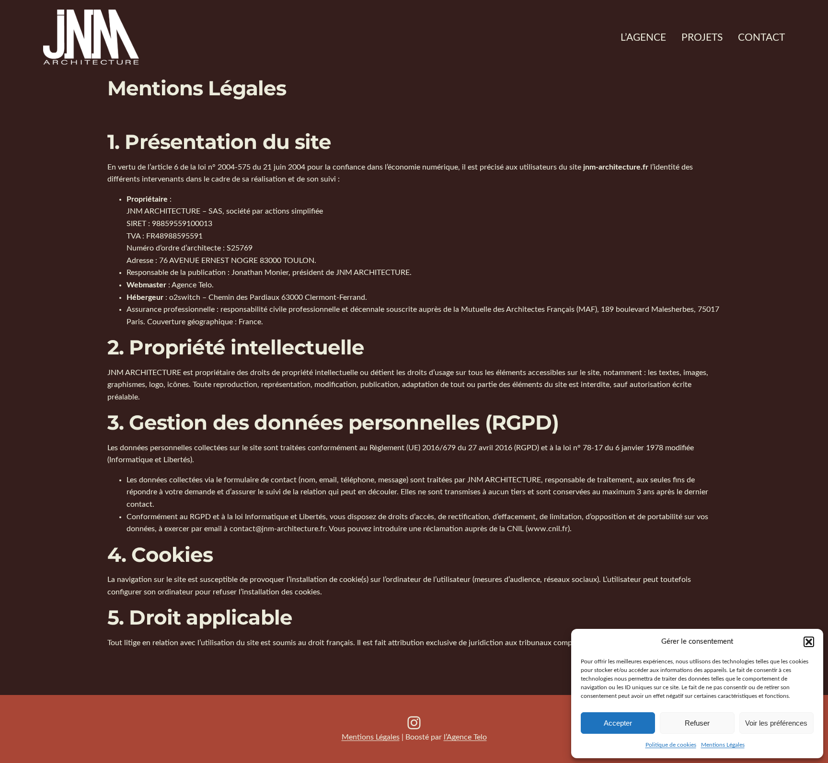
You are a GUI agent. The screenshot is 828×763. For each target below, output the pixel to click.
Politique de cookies (670, 745)
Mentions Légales (723, 745)
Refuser (697, 723)
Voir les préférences (776, 723)
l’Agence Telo (465, 737)
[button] (809, 642)
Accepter (618, 723)
